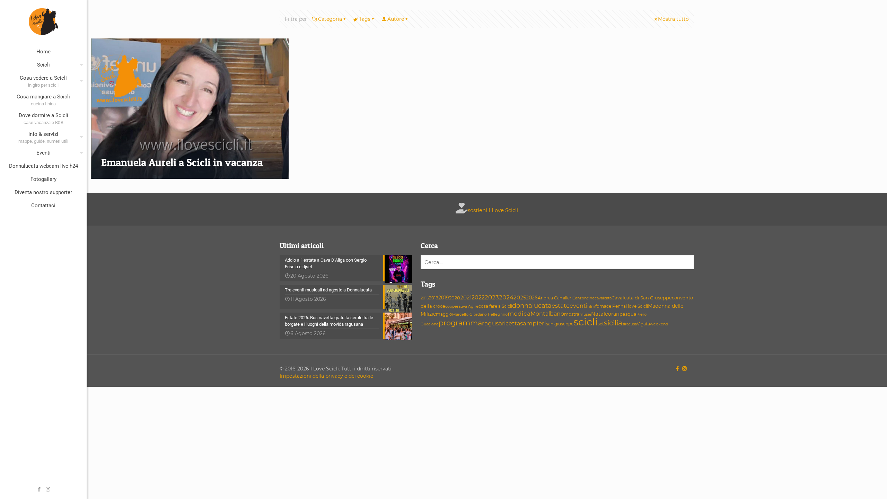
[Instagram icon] (48, 489)
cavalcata (603, 298)
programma (460, 322)
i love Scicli (637, 306)
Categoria (330, 19)
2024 (506, 297)
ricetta (511, 323)
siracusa (629, 324)
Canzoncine (583, 298)
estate (561, 305)
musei (585, 314)
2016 (425, 298)
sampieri (533, 323)
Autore (395, 19)
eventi (578, 306)
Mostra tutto (673, 19)
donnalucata (532, 305)
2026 (532, 298)
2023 (492, 297)
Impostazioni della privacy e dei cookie (326, 376)
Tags (364, 19)
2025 (519, 297)
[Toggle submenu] (80, 64)
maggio (444, 314)
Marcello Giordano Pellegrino (480, 314)
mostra (571, 314)
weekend (659, 324)
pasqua (628, 314)
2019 (443, 298)
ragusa (492, 323)
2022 (478, 297)
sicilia (613, 323)
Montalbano (547, 313)
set (601, 323)
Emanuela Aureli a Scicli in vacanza (182, 162)
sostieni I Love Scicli (493, 210)
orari (614, 314)
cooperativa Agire (461, 306)
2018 (433, 297)
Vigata (643, 323)
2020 (454, 297)
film (591, 306)
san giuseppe (559, 323)
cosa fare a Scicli (495, 306)
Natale (599, 314)
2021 (466, 298)
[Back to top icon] (853, 485)
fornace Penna (610, 306)
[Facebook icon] (39, 489)
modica (519, 313)
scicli (585, 322)
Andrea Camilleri (555, 298)
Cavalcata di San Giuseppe (642, 297)
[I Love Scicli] (43, 20)
